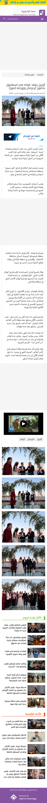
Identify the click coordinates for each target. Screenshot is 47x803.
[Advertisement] (23, 46)
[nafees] (23, 137)
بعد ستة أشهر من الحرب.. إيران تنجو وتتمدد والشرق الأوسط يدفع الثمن (16, 724)
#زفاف (22, 439)
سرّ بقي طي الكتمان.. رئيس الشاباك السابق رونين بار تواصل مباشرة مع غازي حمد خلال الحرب (15, 775)
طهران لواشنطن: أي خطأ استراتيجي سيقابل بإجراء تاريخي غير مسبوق (16, 640)
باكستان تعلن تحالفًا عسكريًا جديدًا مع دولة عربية (15, 703)
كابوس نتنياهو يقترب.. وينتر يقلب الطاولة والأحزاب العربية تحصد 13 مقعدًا (14, 627)
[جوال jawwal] (23, 2)
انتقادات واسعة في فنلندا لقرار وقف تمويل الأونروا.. (15, 653)
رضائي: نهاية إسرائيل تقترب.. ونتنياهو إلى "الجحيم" (14, 665)
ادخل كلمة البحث (12, 19)
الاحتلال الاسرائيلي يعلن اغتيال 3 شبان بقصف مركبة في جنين (14, 737)
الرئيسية (40, 74)
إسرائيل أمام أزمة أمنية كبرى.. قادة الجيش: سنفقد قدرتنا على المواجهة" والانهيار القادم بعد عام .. (15, 679)
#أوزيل (39, 439)
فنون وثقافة (29, 74)
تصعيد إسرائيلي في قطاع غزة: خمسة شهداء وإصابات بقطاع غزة (15, 761)
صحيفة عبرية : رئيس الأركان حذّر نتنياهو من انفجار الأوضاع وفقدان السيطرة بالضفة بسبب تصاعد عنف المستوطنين (14, 692)
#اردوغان (31, 439)
